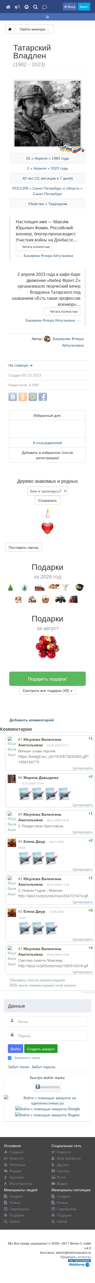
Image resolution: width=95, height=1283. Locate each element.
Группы (63, 1170)
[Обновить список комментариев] (42, 729)
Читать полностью (35, 247)
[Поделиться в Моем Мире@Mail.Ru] (32, 397)
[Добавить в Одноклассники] (22, 397)
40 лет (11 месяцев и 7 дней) (47, 178)
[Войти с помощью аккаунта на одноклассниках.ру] (47, 1099)
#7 (20, 739)
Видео (62, 1183)
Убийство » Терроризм (47, 204)
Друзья (63, 1164)
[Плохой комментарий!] (77, 738)
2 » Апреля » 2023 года (47, 168)
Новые (15, 1202)
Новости (16, 1158)
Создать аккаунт (41, 1048)
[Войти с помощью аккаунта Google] (47, 1108)
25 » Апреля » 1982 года (47, 158)
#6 (20, 777)
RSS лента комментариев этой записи (43, 985)
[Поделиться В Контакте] (12, 397)
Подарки (16, 1215)
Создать (16, 1196)
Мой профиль (69, 1158)
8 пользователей (47, 442)
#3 (20, 878)
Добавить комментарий (32, 719)
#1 (20, 948)
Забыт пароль (43, 1066)
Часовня (16, 1177)
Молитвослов (20, 1183)
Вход (71, 6)
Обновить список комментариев (37, 979)
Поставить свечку (24, 547)
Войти (16, 1048)
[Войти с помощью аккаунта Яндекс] (47, 1114)
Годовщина (19, 1208)
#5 (20, 814)
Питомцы (17, 1164)
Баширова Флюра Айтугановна (48, 256)
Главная (16, 1151)
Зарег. (84, 6)
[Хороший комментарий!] (72, 738)
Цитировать (83, 767)
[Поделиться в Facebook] (43, 397)
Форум (15, 1170)
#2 (20, 911)
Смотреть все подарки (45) (46, 690)
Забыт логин (18, 1066)
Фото (61, 1177)
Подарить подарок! (47, 678)
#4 (20, 841)
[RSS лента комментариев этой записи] (37, 729)
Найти (14, 1221)
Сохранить (47, 500)
